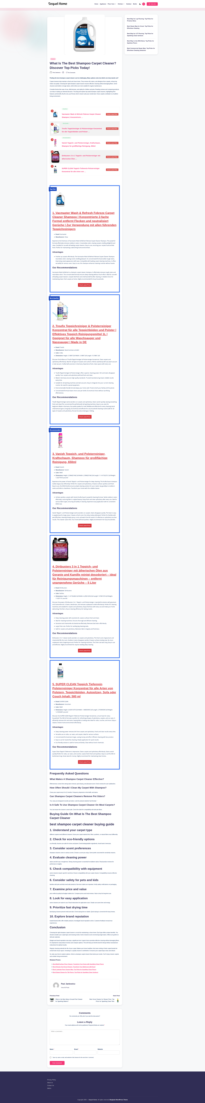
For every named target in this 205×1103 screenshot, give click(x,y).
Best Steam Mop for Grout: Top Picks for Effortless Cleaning (140, 27)
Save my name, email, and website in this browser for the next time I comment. (73, 1057)
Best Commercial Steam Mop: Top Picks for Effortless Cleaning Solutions (141, 49)
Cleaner (53, 59)
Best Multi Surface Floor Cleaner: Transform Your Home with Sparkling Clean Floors (78, 964)
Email (76, 1049)
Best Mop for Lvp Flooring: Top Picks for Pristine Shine (140, 20)
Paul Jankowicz (68, 984)
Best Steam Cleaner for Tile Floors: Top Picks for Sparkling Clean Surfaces (75, 972)
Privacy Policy (51, 1080)
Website (100, 1049)
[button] (152, 4)
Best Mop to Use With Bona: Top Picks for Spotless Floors (140, 42)
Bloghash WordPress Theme (119, 1100)
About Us (50, 1082)
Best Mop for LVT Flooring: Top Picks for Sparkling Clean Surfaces (140, 34)
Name (52, 1049)
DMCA (49, 1088)
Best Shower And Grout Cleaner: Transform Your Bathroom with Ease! (74, 967)
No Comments (71, 72)
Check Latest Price (112, 114)
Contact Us (50, 1085)
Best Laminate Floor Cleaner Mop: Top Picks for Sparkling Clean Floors (74, 969)
